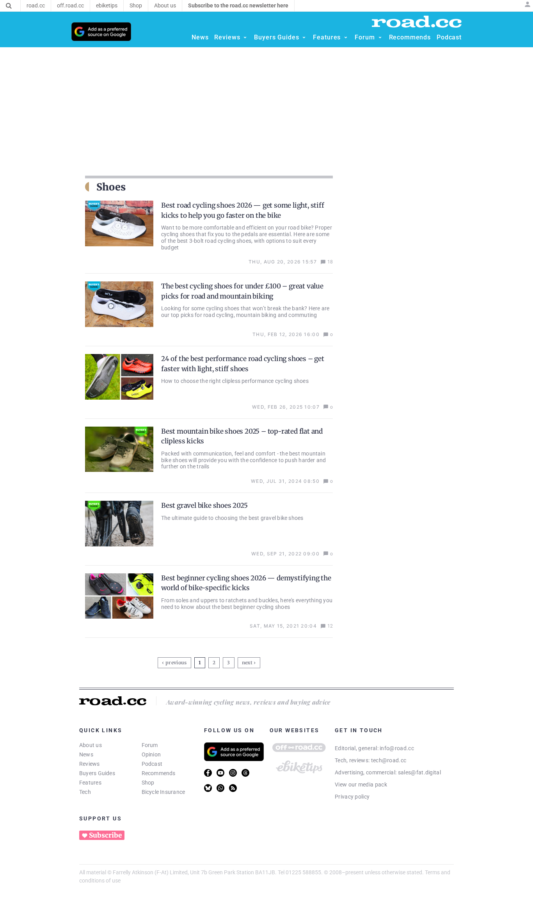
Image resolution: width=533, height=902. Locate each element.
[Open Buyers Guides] (304, 37)
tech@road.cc (389, 760)
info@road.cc (397, 748)
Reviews (89, 764)
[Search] (9, 6)
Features (90, 782)
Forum (150, 745)
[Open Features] (346, 37)
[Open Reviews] (245, 37)
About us (90, 745)
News (86, 754)
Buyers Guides (97, 773)
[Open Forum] (380, 37)
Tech (85, 792)
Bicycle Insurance (163, 792)
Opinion (151, 754)
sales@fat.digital (419, 772)
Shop (148, 782)
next (247, 662)
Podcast (152, 764)
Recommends (159, 773)
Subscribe (105, 835)
